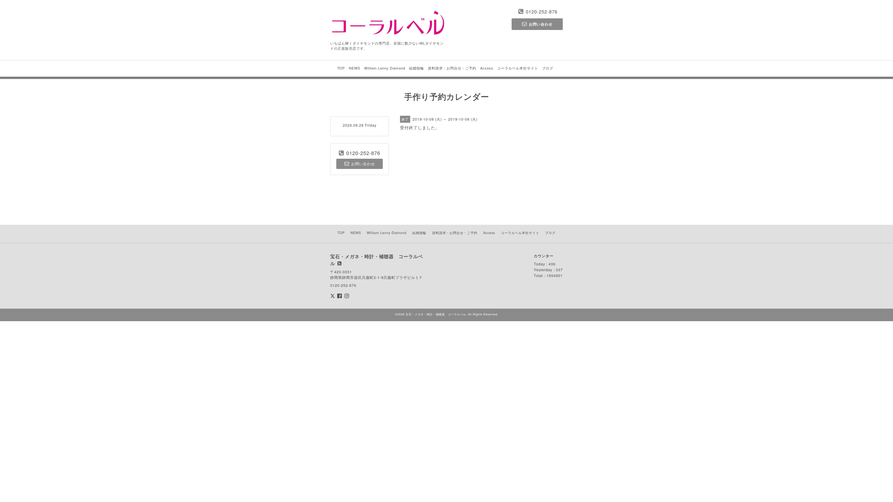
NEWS (354, 68)
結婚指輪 (416, 68)
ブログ (547, 68)
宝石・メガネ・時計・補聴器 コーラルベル (436, 314)
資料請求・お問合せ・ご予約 (452, 68)
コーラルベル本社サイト (517, 68)
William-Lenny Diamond (384, 68)
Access (486, 68)
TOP (341, 68)
